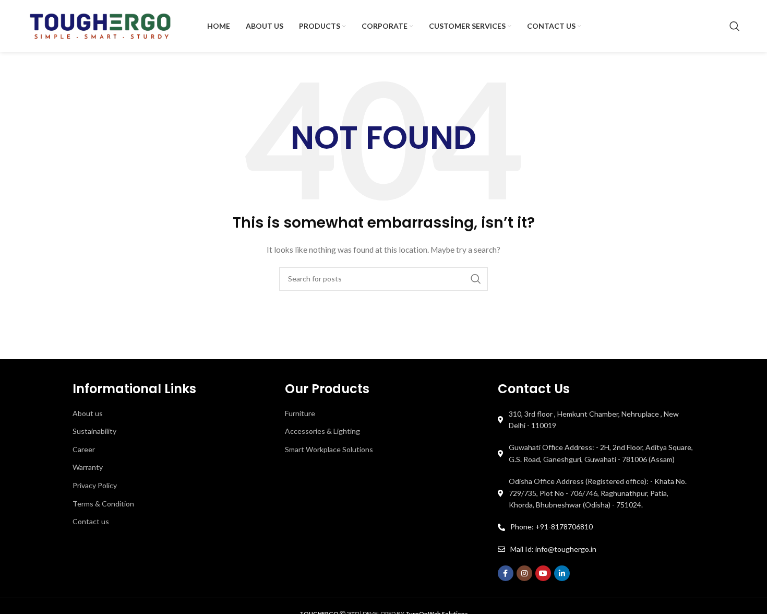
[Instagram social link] (524, 573)
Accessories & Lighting (322, 431)
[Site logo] (100, 25)
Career (84, 449)
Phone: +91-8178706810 (551, 526)
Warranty (88, 467)
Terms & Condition (103, 503)
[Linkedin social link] (562, 573)
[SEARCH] (476, 279)
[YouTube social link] (543, 573)
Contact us (91, 521)
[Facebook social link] (505, 573)
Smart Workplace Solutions (329, 449)
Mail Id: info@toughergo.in (553, 549)
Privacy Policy (95, 485)
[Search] (734, 26)
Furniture (300, 413)
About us (88, 413)
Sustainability (94, 431)
